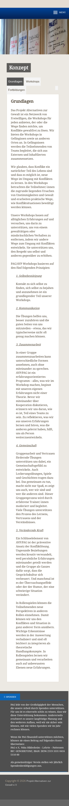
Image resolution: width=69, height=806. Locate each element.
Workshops (32, 81)
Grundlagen (15, 81)
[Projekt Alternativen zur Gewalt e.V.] (34, 53)
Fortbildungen (16, 90)
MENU (62, 12)
